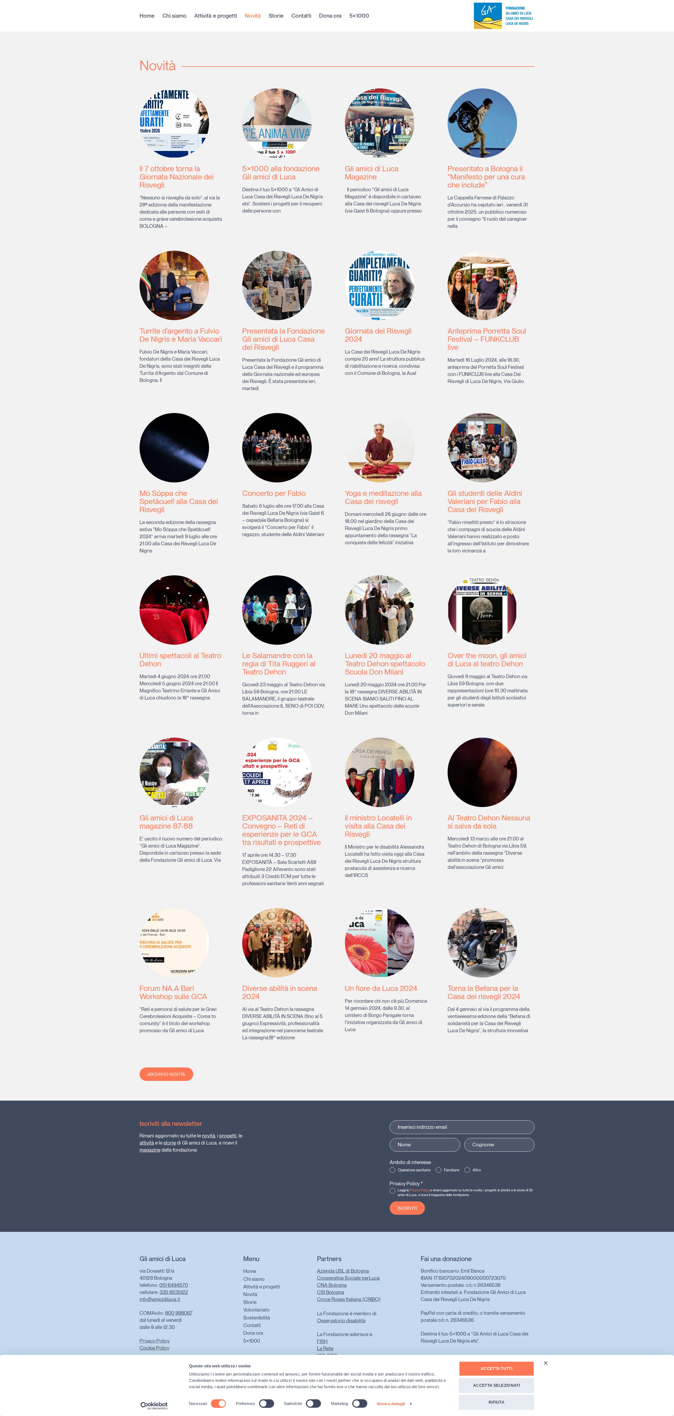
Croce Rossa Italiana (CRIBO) (348, 1299)
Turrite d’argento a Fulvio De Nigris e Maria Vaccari (181, 335)
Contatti (301, 15)
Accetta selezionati (496, 1385)
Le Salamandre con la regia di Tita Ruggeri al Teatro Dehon (278, 663)
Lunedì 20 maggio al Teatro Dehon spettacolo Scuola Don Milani (385, 663)
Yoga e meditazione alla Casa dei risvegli (383, 497)
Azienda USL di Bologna (343, 1271)
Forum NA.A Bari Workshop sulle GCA (173, 992)
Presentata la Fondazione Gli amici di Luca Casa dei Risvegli (283, 339)
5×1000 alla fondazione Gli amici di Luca (281, 172)
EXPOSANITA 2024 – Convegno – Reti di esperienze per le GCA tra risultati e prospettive (281, 830)
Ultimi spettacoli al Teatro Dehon (180, 659)
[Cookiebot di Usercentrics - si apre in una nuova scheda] (154, 1406)
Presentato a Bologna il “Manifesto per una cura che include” (486, 176)
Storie (276, 15)
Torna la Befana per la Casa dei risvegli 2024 (484, 992)
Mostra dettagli (391, 1403)
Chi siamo (174, 15)
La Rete (325, 1349)
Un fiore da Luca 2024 (381, 988)
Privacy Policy (406, 1184)
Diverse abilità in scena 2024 (279, 992)
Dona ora (330, 15)
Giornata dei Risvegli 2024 (378, 335)
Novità (253, 15)
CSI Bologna (330, 1292)
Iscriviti (407, 1208)
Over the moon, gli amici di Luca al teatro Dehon (487, 659)
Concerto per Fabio (274, 493)
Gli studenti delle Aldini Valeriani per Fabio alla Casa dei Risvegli (485, 501)
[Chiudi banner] (546, 1363)
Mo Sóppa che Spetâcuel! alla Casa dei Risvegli (179, 501)
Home (147, 15)
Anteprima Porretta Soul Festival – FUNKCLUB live (487, 339)
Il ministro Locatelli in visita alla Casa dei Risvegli (378, 826)
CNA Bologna (332, 1285)
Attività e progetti (215, 15)
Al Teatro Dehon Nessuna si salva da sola (489, 821)
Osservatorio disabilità (341, 1321)
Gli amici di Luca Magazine (371, 172)
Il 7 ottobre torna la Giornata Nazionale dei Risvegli (177, 176)
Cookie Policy (154, 1348)
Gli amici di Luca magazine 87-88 (166, 821)
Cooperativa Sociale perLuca (348, 1278)
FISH (322, 1341)
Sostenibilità (256, 1318)
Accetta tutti (496, 1368)
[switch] (266, 1403)
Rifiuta (496, 1402)
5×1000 (359, 15)
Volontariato (256, 1310)
